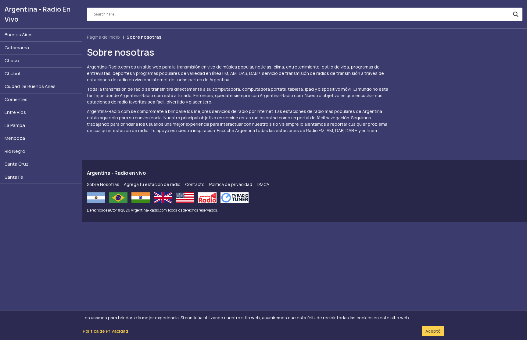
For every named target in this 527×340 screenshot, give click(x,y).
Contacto (195, 184)
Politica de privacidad (230, 184)
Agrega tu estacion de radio (152, 184)
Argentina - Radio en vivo (37, 14)
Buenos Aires (19, 34)
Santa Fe (14, 177)
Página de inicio (103, 37)
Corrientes (16, 99)
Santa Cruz (17, 164)
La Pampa (15, 125)
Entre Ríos (15, 112)
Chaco (12, 60)
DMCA (263, 184)
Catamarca (17, 47)
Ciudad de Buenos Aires (30, 86)
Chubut (13, 73)
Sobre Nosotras (103, 184)
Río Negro (15, 151)
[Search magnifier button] (515, 14)
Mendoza (15, 138)
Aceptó (433, 331)
